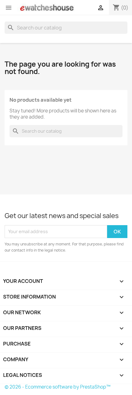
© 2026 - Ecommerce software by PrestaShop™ (58, 387)
